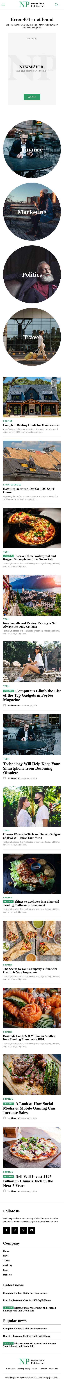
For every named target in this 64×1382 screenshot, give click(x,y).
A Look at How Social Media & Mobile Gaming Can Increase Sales (29, 1108)
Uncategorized (12, 485)
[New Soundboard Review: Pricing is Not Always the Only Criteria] (32, 595)
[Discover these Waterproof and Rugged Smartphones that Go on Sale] (32, 528)
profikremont (14, 705)
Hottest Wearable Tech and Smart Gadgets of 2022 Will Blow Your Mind (31, 836)
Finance (8, 898)
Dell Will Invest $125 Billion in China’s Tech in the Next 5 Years (28, 1181)
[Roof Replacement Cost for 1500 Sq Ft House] (32, 461)
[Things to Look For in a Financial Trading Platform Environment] (32, 874)
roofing (8, 421)
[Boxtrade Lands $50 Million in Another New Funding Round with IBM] (32, 1008)
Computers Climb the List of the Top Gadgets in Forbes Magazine (32, 695)
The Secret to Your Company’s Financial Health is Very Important (30, 970)
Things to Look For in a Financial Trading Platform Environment (31, 903)
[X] (23, 1230)
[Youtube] (31, 1230)
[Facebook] (6, 1230)
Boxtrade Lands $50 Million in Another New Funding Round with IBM (29, 1037)
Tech (6, 552)
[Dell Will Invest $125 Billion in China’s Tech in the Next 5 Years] (32, 1147)
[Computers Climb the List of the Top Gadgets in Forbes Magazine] (32, 661)
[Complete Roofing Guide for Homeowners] (32, 397)
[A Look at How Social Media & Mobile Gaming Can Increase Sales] (32, 1074)
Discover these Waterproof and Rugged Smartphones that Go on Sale (29, 557)
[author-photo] (5, 705)
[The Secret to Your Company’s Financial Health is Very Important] (32, 941)
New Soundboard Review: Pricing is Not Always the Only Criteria (30, 624)
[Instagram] (14, 1230)
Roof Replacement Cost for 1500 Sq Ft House (27, 1300)
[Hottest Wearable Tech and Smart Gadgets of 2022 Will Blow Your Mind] (32, 806)
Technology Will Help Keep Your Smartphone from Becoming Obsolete (31, 768)
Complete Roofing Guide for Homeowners (31, 425)
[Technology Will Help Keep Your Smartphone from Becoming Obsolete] (32, 734)
